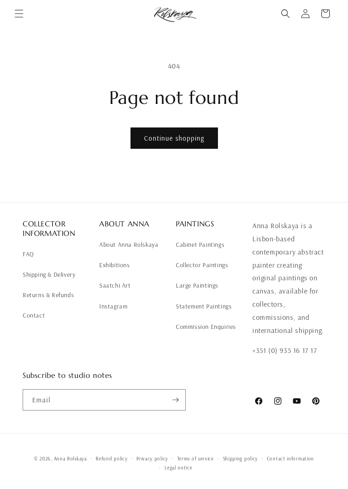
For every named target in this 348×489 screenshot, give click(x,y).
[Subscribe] (175, 400)
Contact (34, 315)
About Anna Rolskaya (128, 244)
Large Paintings (197, 285)
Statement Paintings (204, 306)
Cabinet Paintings (200, 244)
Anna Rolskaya (70, 458)
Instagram (113, 306)
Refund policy (111, 458)
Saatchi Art (115, 285)
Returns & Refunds (48, 295)
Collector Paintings (202, 265)
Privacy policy (152, 458)
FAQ (28, 254)
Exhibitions (114, 265)
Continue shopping (174, 138)
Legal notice (178, 468)
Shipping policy (240, 458)
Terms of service (195, 458)
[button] (19, 14)
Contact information (290, 458)
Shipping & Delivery (49, 274)
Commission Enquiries (206, 327)
